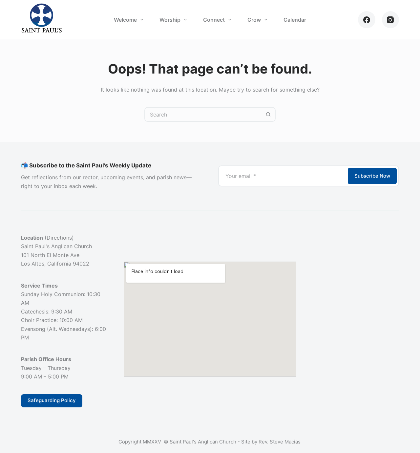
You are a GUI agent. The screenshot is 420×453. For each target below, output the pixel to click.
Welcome (125, 19)
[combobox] (203, 114)
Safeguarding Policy (52, 400)
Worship (169, 19)
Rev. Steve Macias (280, 442)
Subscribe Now (372, 176)
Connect (214, 19)
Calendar (295, 19)
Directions (59, 237)
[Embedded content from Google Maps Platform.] (210, 319)
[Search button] (268, 114)
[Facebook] (366, 20)
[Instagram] (390, 20)
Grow (254, 19)
